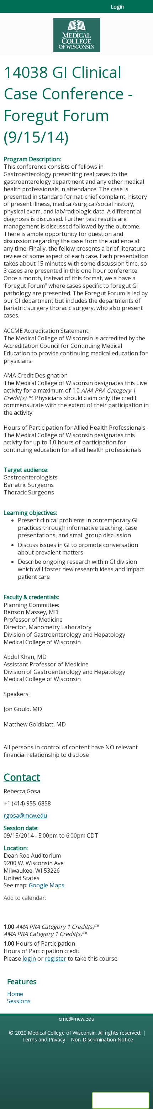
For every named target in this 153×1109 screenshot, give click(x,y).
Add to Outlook (60, 909)
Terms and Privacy (43, 1039)
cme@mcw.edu (76, 1018)
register (55, 958)
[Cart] (132, 10)
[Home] (76, 32)
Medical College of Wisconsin (62, 1032)
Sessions (19, 1001)
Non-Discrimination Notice (102, 1039)
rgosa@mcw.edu (25, 815)
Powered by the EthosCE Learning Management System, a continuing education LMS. (120, 1100)
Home (15, 994)
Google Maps (46, 885)
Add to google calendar (11, 909)
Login (117, 6)
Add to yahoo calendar (27, 909)
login (29, 958)
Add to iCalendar (43, 909)
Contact (22, 777)
